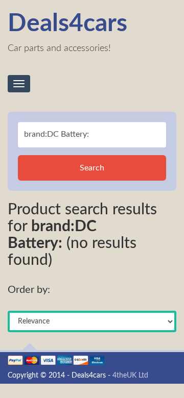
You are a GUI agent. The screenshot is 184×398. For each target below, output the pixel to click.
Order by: (29, 290)
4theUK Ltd (130, 375)
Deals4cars (67, 23)
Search (92, 168)
